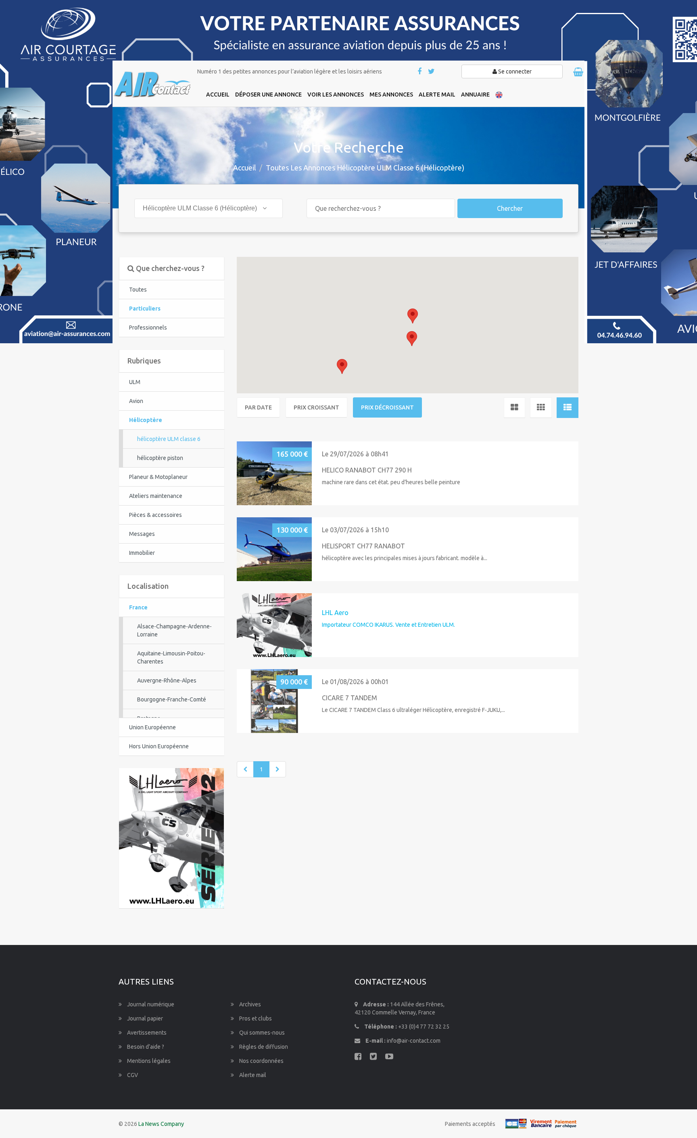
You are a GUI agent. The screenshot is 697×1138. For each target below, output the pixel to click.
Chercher (510, 208)
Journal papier (144, 1018)
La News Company (161, 1124)
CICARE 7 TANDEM (349, 697)
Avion (136, 401)
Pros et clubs (255, 1018)
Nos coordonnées (261, 1061)
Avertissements (146, 1032)
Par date (258, 407)
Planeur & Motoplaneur (158, 477)
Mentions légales (148, 1061)
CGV (132, 1075)
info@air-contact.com (413, 1040)
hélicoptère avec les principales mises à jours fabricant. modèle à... (404, 558)
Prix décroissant (387, 407)
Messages (142, 534)
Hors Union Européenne (159, 746)
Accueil (244, 168)
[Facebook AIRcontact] (420, 72)
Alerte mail (252, 1075)
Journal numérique (150, 1004)
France (138, 607)
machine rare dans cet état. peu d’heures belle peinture (391, 482)
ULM (134, 382)
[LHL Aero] (171, 837)
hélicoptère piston (160, 458)
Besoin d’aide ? (145, 1047)
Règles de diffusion (263, 1047)
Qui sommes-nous (261, 1032)
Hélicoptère (145, 420)
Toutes (138, 289)
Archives (249, 1004)
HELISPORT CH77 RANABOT (363, 546)
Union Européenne (152, 727)
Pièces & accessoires (155, 515)
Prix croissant (316, 407)
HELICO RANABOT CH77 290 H (367, 470)
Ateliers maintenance (155, 496)
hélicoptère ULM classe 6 (168, 439)
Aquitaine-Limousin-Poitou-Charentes (171, 657)
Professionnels (148, 327)
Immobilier (142, 553)
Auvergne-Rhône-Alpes (166, 680)
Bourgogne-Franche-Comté (171, 699)
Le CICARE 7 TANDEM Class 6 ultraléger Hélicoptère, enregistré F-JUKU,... (413, 710)
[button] (412, 316)
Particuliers (145, 308)
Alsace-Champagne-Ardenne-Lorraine (174, 630)
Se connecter (514, 71)
